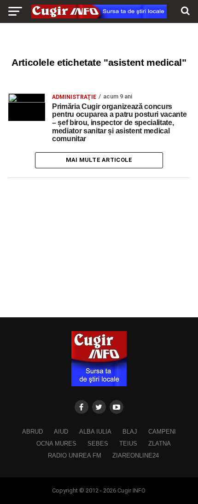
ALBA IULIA (95, 431)
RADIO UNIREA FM (74, 455)
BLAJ (129, 431)
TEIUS (128, 443)
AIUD (61, 431)
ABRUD (32, 431)
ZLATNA (159, 443)
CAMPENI (162, 431)
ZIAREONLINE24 (135, 455)
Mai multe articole (99, 159)
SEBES (97, 443)
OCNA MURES (56, 443)
